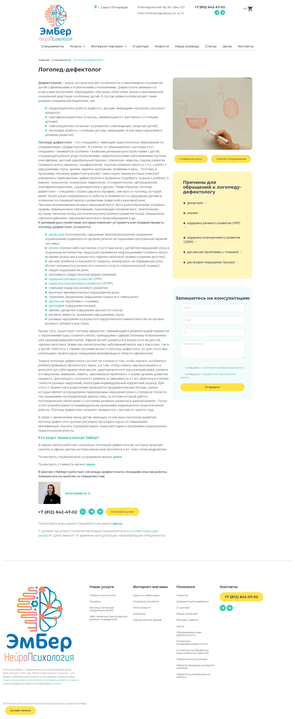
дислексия (56, 301)
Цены (227, 46)
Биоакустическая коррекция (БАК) (102, 609)
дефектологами (67, 680)
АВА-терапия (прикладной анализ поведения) (108, 618)
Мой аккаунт (142, 607)
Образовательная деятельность (188, 634)
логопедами (50, 680)
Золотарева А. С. (78, 493)
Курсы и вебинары (146, 595)
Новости (162, 46)
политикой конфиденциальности (223, 367)
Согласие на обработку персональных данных (193, 652)
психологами (10, 680)
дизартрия (57, 234)
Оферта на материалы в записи (193, 676)
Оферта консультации (191, 659)
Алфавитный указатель (192, 601)
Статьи (210, 46)
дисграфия (56, 305)
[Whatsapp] (83, 512)
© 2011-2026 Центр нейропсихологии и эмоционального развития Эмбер (44, 703)
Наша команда (187, 46)
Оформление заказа (147, 619)
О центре (141, 46)
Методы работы (187, 619)
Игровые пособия (146, 601)
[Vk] (222, 12)
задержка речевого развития (70, 279)
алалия (54, 248)
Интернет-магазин (107, 46)
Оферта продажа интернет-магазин (195, 667)
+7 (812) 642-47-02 (210, 7)
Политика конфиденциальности (192, 642)
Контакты (246, 46)
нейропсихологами (30, 680)
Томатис (57, 683)
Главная (44, 60)
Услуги (75, 46)
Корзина (139, 613)
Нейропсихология (103, 595)
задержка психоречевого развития (75, 283)
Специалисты (52, 46)
